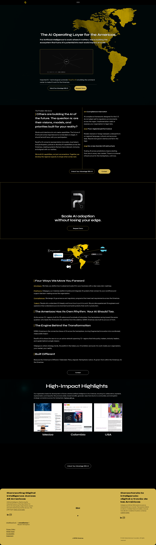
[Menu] (78, 2)
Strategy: (38, 286)
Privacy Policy (10, 529)
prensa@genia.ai (23, 522)
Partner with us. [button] (69, 398)
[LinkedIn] (8, 515)
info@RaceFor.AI (11, 522)
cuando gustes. (125, 512)
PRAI (20, 540)
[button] (78, 372)
